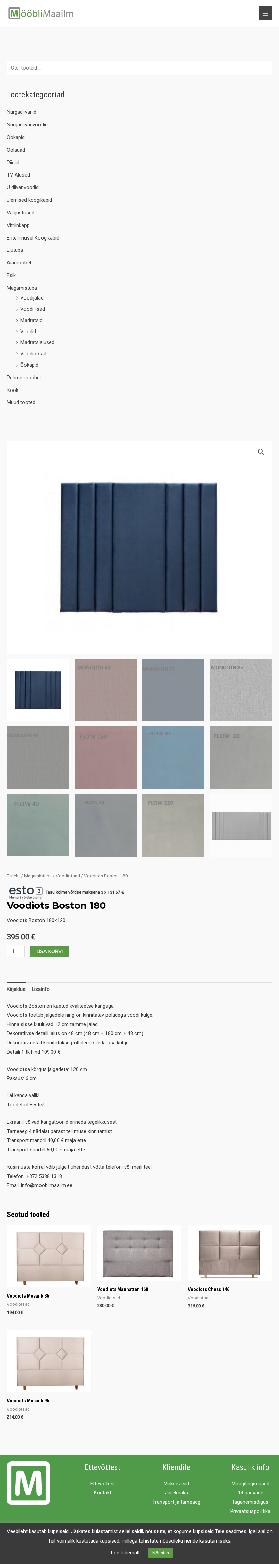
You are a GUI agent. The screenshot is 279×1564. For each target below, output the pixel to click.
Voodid (28, 331)
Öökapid (16, 137)
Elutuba (15, 250)
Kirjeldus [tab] (16, 989)
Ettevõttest (102, 1484)
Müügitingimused (250, 1484)
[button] (261, 452)
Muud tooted (21, 402)
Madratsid (31, 320)
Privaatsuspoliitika (250, 1511)
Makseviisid (176, 1484)
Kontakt (102, 1493)
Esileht (13, 875)
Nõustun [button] (160, 1552)
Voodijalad (32, 298)
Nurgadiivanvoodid (27, 125)
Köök (12, 390)
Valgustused (20, 213)
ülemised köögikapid (29, 200)
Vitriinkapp (18, 225)
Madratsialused (37, 342)
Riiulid (13, 162)
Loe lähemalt (125, 1553)
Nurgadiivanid (21, 112)
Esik (11, 275)
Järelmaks (176, 1493)
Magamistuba (22, 288)
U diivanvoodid (23, 187)
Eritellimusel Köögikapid (33, 238)
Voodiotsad (33, 354)
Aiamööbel (19, 263)
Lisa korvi (50, 951)
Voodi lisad (32, 309)
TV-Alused (18, 175)
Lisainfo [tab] (41, 989)
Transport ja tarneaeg (176, 1502)
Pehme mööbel (24, 377)
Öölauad (16, 150)
